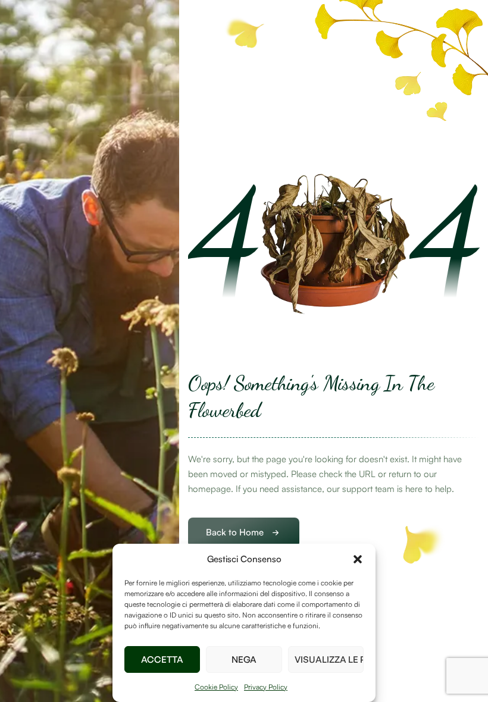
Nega (244, 659)
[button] (358, 559)
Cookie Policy (216, 686)
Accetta (162, 659)
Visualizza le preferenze (329, 659)
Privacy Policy (265, 686)
